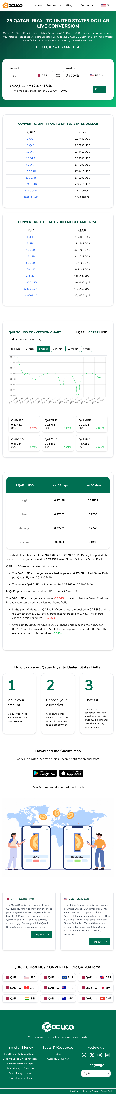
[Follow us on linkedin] (107, 1055)
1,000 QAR (30, 184)
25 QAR (30, 158)
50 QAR (30, 164)
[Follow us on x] (92, 1055)
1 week (30, 349)
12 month (72, 349)
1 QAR (30, 138)
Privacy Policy (107, 1091)
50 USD (30, 263)
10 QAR (30, 151)
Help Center (74, 1091)
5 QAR (30, 145)
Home (38, 5)
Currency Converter (58, 1059)
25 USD (30, 256)
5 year (86, 349)
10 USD (30, 250)
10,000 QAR (31, 197)
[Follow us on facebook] (84, 1055)
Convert (99, 89)
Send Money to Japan (20, 1073)
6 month (57, 349)
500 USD (30, 276)
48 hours (15, 349)
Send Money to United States (20, 1054)
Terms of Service (90, 1091)
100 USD (30, 269)
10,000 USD (30, 295)
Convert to (69, 68)
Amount (14, 68)
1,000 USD (30, 282)
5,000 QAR (30, 190)
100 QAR (31, 171)
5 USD (30, 243)
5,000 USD (30, 289)
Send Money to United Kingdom (20, 1059)
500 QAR (31, 177)
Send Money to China (20, 1078)
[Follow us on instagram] (100, 1055)
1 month (43, 349)
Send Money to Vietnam (20, 1063)
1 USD (30, 237)
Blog (58, 1054)
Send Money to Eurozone (20, 1068)
